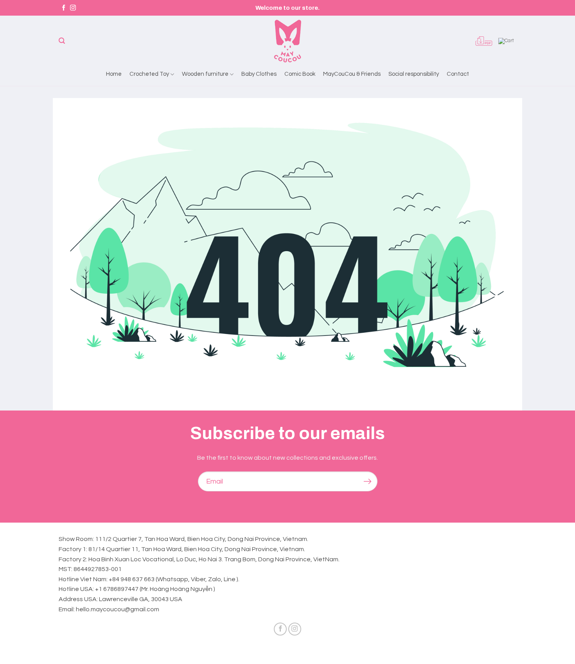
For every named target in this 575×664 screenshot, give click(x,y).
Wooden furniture (205, 74)
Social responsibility (413, 74)
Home (114, 74)
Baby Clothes (259, 74)
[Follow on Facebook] (63, 8)
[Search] (62, 40)
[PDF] (484, 41)
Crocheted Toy (149, 74)
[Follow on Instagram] (73, 8)
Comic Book (299, 74)
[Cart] (507, 41)
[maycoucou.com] (287, 41)
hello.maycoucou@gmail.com (117, 609)
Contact (458, 74)
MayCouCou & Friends (352, 74)
